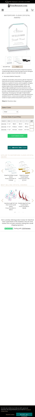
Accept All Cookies (24, 415)
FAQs (17, 67)
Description (6, 67)
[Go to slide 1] (15, 181)
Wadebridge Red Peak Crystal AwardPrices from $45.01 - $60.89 (24, 205)
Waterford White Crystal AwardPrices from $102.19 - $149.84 (10, 177)
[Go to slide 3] (23, 181)
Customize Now (17, 136)
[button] (2, 10)
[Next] (32, 171)
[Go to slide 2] (19, 181)
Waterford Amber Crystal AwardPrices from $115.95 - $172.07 (24, 177)
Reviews (26, 228)
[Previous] (2, 171)
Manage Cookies (10, 414)
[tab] (6, 66)
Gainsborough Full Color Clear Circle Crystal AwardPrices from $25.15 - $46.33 (10, 206)
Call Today (17, 147)
